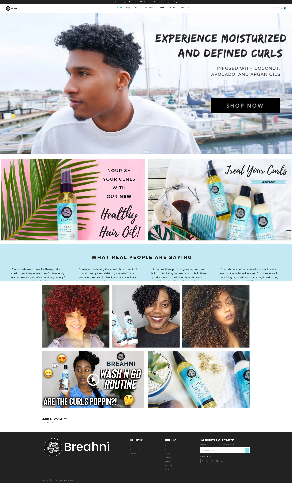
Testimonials (149, 7)
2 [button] (148, 152)
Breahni (59, 480)
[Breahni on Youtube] (222, 461)
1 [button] (145, 152)
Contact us (184, 7)
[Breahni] (84, 447)
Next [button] (287, 84)
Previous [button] (4, 84)
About (137, 7)
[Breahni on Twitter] (207, 461)
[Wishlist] (278, 8)
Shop (128, 7)
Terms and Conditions (138, 450)
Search (133, 446)
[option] (146, 84)
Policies (133, 454)
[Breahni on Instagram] (212, 461)
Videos (161, 7)
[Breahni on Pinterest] (217, 461)
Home (119, 7)
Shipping (172, 7)
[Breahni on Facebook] (202, 461)
